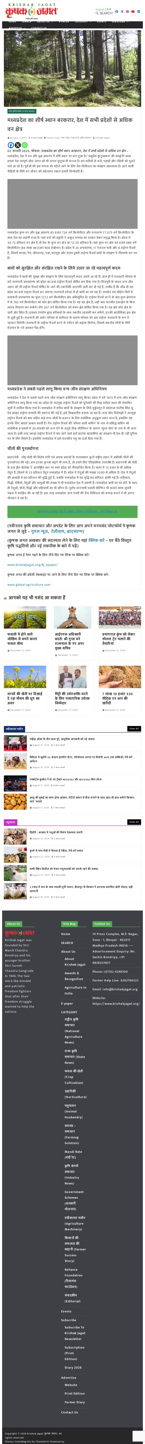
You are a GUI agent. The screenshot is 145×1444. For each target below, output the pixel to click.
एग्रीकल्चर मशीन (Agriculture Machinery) (75, 1223)
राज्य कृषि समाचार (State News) (22, 111)
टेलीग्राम (57, 531)
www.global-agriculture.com (29, 585)
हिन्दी (109, 9)
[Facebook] (11, 145)
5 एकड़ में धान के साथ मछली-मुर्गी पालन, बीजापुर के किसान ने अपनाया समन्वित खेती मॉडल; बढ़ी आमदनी (81, 889)
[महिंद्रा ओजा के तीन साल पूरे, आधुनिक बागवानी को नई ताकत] (15, 743)
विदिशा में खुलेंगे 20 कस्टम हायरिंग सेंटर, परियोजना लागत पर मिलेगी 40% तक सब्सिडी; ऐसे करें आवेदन (81, 760)
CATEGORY (81, 21)
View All (134, 729)
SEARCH (27, 21)
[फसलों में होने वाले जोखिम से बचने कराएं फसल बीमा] (25, 609)
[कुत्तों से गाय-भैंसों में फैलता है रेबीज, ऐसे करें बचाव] (15, 855)
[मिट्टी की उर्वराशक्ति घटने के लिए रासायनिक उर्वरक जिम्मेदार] (72, 668)
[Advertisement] (72, 204)
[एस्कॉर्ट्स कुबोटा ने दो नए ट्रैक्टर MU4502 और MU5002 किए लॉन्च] (15, 783)
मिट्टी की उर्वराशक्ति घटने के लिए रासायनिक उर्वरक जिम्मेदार (72, 698)
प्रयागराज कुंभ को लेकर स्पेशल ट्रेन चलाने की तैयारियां (118, 639)
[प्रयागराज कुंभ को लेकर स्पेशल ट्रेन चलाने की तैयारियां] (120, 609)
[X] (18, 145)
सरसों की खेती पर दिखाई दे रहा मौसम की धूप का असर (24, 698)
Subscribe (118, 21)
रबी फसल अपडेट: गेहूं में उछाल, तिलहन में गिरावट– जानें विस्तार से (77, 511)
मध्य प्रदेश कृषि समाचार (81, 138)
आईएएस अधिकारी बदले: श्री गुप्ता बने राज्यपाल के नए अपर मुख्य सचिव (69, 641)
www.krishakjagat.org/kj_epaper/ (32, 565)
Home (12, 21)
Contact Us (39, 28)
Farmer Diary (75, 1402)
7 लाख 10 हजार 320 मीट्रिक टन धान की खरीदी (117, 698)
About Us (43, 21)
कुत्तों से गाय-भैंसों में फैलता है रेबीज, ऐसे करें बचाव (56, 851)
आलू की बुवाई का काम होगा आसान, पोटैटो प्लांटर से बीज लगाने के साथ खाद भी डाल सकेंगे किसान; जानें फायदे (82, 800)
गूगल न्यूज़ (39, 531)
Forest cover (53, 138)
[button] (51, 21)
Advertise (15, 28)
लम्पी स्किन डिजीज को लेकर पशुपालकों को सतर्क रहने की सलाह (64, 869)
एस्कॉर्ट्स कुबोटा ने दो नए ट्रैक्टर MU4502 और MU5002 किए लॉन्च (66, 780)
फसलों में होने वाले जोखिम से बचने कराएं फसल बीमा (22, 639)
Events (101, 21)
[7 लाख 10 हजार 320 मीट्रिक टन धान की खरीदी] (120, 668)
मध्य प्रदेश (65, 138)
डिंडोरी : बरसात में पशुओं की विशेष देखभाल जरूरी (56, 833)
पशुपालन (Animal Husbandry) (74, 1111)
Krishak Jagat (102, 138)
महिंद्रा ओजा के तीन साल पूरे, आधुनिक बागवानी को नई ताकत (62, 739)
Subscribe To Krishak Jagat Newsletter (75, 1333)
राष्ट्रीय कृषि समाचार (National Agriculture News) (73, 1031)
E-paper (64, 21)
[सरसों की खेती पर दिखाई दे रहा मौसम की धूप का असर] (25, 668)
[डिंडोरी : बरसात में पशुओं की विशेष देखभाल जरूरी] (15, 837)
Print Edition (75, 1393)
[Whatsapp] (25, 145)
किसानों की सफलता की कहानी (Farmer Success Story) (75, 1249)
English (100, 9)
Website (71, 1385)
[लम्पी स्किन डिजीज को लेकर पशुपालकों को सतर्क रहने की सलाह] (15, 873)
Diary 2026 (73, 1367)
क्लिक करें (97, 540)
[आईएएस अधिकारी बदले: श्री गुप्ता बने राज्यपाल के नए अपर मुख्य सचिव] (72, 609)
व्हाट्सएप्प (75, 531)
